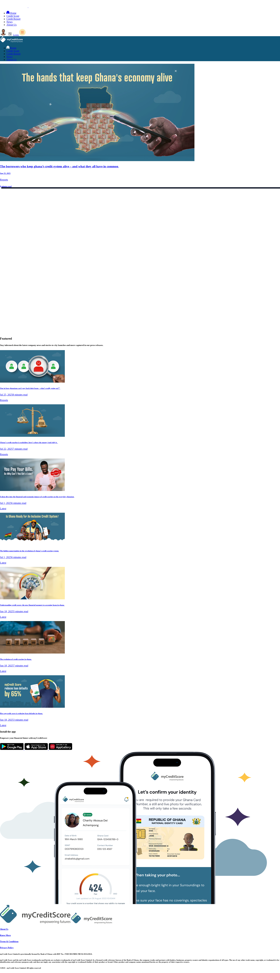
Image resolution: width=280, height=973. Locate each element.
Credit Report (13, 19)
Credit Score (12, 16)
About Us (11, 24)
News (9, 21)
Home (12, 13)
